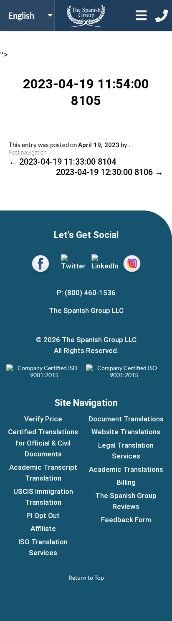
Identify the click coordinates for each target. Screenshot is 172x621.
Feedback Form (126, 520)
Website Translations (125, 432)
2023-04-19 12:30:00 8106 (109, 172)
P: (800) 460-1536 (86, 292)
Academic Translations (126, 469)
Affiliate (43, 528)
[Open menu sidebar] (141, 15)
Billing (126, 482)
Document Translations (126, 419)
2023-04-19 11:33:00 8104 (62, 162)
